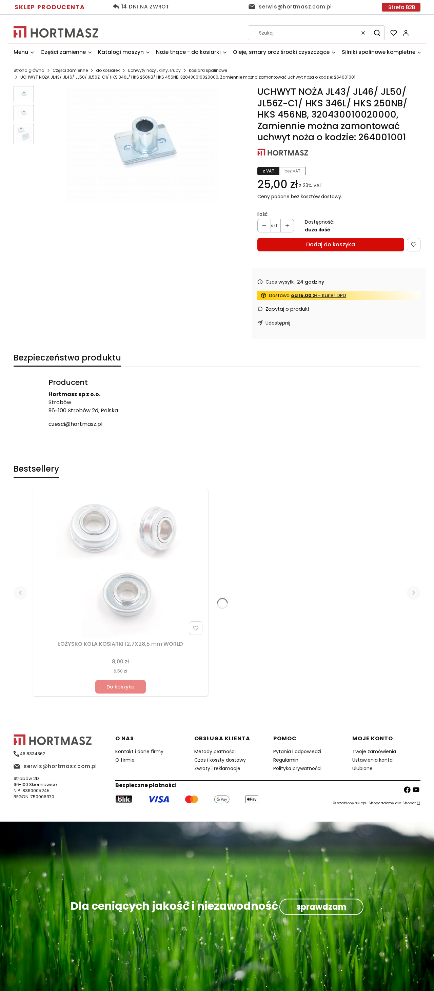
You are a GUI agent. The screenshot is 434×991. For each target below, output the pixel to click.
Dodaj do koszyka (330, 244)
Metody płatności (215, 751)
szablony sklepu (352, 803)
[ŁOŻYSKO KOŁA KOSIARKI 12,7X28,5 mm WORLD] (120, 565)
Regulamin (285, 760)
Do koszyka (120, 686)
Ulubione (362, 768)
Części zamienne (70, 70)
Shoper (409, 803)
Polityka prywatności (297, 768)
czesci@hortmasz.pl (75, 424)
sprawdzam (321, 906)
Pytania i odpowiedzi (297, 751)
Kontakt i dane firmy (139, 751)
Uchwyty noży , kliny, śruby (154, 70)
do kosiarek (108, 70)
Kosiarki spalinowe (208, 70)
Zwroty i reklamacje (217, 768)
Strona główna (29, 70)
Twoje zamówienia (374, 751)
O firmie (125, 760)
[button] (377, 33)
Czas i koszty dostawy (220, 760)
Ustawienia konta (372, 760)
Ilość (262, 214)
